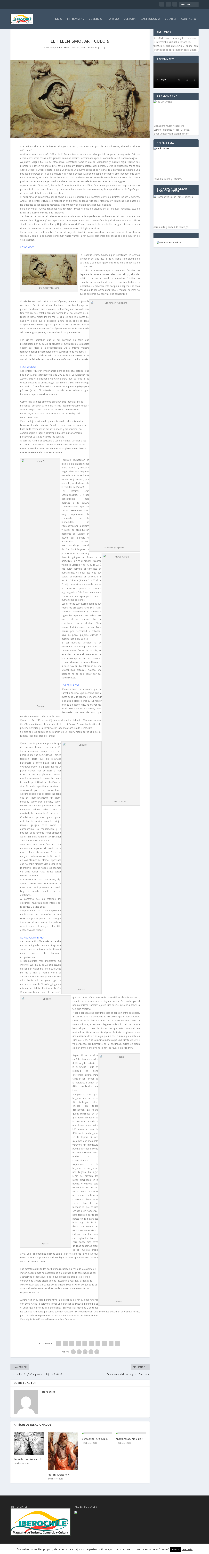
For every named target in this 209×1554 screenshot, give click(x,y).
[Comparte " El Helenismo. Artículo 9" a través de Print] (117, 1343)
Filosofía (92, 47)
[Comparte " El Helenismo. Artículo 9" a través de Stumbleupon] (104, 1343)
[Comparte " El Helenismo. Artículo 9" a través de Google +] (72, 1343)
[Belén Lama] (176, 162)
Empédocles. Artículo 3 (27, 1459)
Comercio (95, 19)
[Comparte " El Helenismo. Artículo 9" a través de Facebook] (59, 1343)
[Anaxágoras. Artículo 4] (131, 1433)
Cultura (130, 19)
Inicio (58, 19)
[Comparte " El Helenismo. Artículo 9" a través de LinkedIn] (91, 1343)
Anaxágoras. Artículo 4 (129, 1438)
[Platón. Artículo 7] (63, 1451)
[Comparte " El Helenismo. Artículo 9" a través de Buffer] (98, 1343)
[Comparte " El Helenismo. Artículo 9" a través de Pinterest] (85, 1343)
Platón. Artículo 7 (58, 1474)
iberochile (64, 47)
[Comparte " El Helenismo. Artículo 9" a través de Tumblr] (78, 1343)
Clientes (170, 19)
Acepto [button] (175, 1549)
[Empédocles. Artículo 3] (29, 1443)
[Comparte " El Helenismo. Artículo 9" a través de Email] (111, 1343)
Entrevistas (75, 19)
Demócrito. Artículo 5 (95, 1438)
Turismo (113, 19)
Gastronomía (150, 19)
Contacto (188, 19)
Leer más (187, 1549)
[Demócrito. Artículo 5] (97, 1433)
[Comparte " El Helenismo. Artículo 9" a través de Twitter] (65, 1343)
